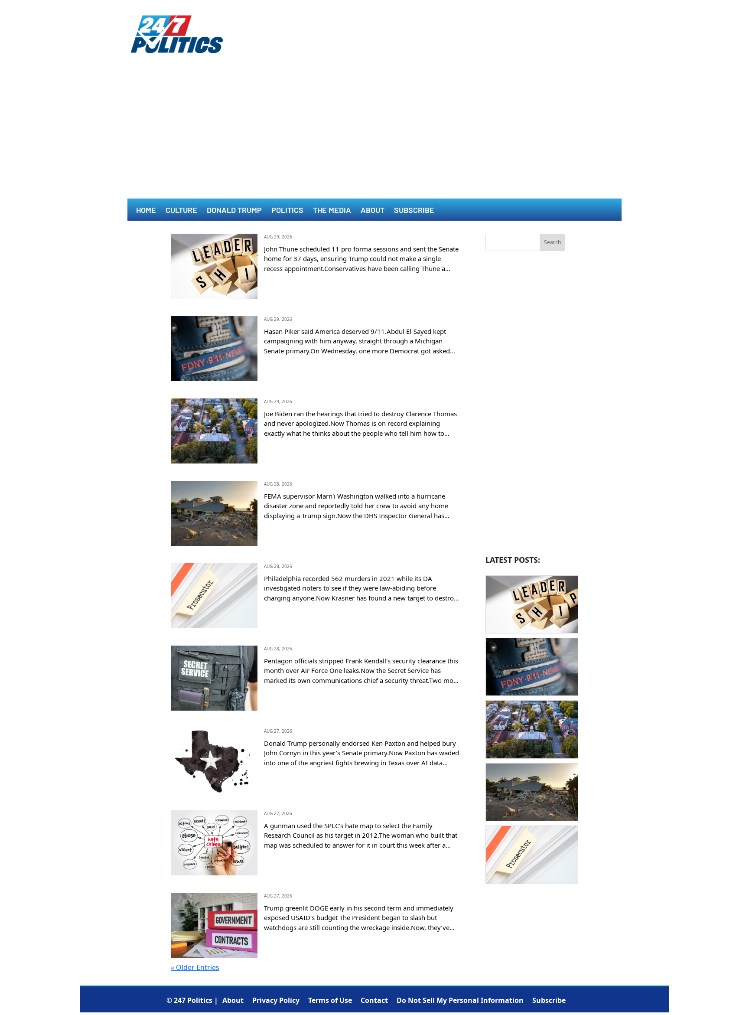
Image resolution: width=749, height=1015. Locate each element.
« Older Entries (195, 967)
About (372, 211)
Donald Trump (234, 211)
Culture (181, 211)
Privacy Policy (276, 1000)
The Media (332, 211)
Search (552, 242)
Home (146, 211)
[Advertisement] (374, 133)
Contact (374, 1000)
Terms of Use (330, 1000)
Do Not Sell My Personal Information (460, 1000)
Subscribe (414, 211)
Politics (287, 211)
